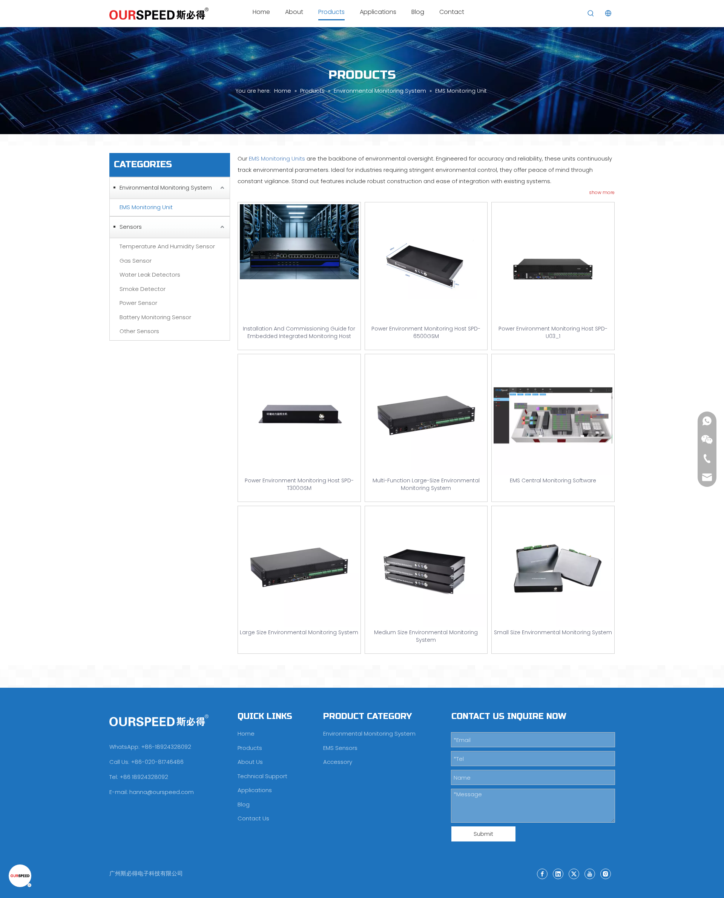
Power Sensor (138, 303)
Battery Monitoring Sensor (155, 317)
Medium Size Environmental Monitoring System (426, 636)
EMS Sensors (340, 748)
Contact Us (253, 818)
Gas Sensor (136, 261)
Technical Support (262, 776)
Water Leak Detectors (150, 274)
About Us (250, 762)
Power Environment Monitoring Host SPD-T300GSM (299, 484)
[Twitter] (574, 873)
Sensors (131, 227)
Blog (244, 804)
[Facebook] (542, 873)
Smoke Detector (143, 289)
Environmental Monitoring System (166, 187)
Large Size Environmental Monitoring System (299, 632)
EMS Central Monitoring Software (553, 480)
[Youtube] (589, 873)
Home (246, 733)
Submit (483, 834)
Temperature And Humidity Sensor (167, 246)
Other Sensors (139, 331)
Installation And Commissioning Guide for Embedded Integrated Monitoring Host (299, 332)
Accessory (337, 762)
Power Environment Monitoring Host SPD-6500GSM (425, 332)
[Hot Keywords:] (591, 14)
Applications (255, 790)
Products (250, 748)
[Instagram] (605, 873)
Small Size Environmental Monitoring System (553, 632)
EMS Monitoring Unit (146, 207)
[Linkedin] (558, 873)
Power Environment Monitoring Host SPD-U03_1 (553, 332)
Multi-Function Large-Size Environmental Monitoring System (426, 484)
